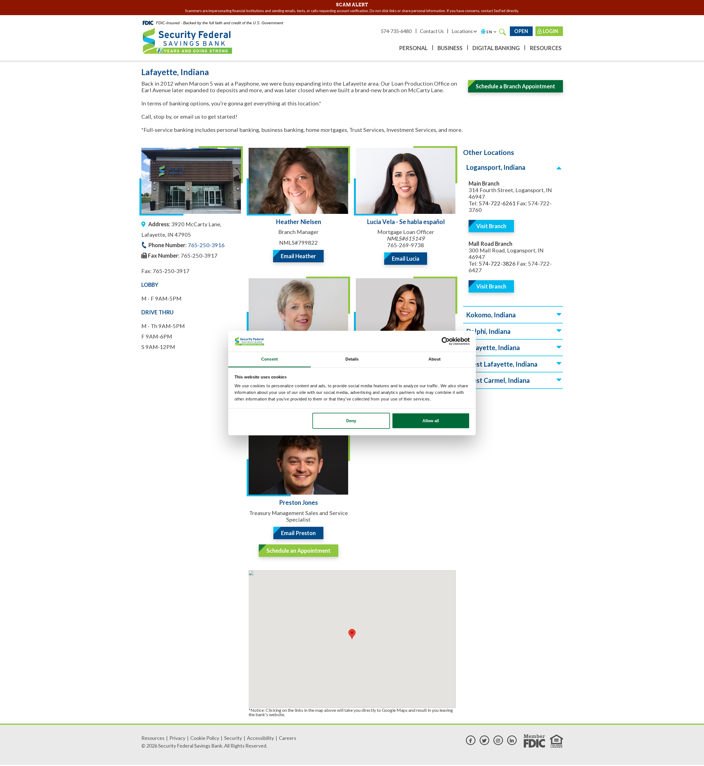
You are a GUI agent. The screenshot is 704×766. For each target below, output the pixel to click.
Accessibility (260, 738)
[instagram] (498, 740)
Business (450, 48)
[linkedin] (512, 740)
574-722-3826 (497, 263)
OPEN (521, 31)
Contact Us (432, 31)
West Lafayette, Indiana (501, 364)
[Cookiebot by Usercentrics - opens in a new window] (446, 341)
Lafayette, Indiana (493, 347)
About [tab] (434, 359)
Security (233, 738)
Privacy (177, 738)
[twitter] (484, 740)
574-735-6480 (396, 31)
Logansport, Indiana (495, 167)
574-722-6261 (497, 203)
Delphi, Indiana (488, 331)
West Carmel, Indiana (498, 380)
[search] (502, 31)
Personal (413, 48)
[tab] (513, 167)
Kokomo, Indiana (491, 315)
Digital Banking (496, 48)
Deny (351, 420)
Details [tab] (352, 359)
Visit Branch (491, 226)
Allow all (430, 420)
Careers (287, 738)
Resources (546, 48)
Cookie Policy (204, 738)
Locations (463, 31)
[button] (352, 634)
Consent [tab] (269, 359)
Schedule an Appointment (298, 550)
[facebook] (470, 740)
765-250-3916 (206, 245)
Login (550, 31)
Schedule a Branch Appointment (515, 86)
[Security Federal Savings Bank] (187, 39)
